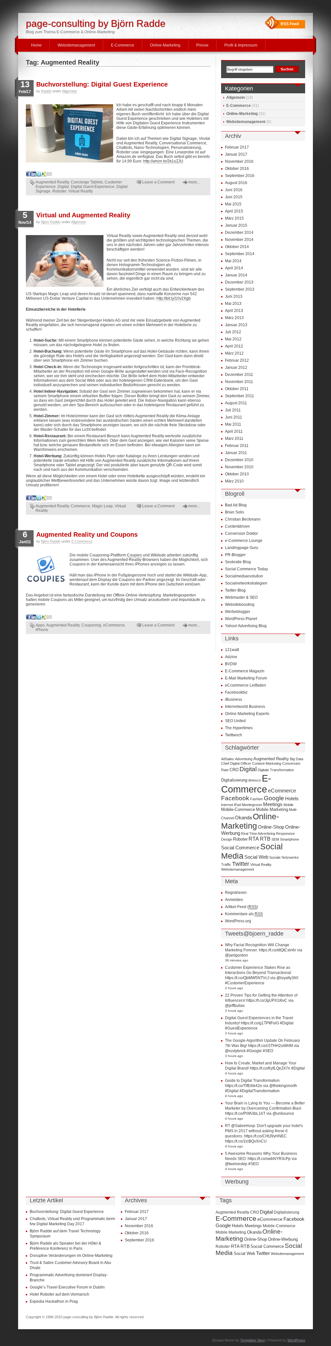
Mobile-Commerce (238, 809)
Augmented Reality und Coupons (87, 534)
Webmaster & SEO (241, 597)
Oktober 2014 (237, 246)
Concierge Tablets (87, 182)
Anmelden (234, 899)
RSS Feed (290, 24)
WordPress (296, 1340)
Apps (40, 625)
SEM (275, 839)
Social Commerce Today (246, 569)
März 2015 (234, 218)
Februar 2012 (237, 360)
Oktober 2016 (237, 168)
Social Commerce (240, 847)
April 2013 (234, 310)
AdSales (227, 759)
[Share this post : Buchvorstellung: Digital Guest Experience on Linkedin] (33, 175)
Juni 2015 (233, 197)
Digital (63, 186)
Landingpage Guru (241, 547)
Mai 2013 (233, 303)
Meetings (273, 804)
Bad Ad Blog (236, 505)
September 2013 (239, 289)
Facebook (235, 798)
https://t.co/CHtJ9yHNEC (265, 1136)
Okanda (243, 817)
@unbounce (283, 1113)
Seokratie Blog (238, 562)
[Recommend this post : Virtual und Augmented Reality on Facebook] (28, 499)
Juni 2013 (233, 296)
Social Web (256, 857)
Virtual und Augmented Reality (83, 215)
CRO (234, 769)
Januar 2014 (236, 275)
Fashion (256, 799)
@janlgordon (236, 955)
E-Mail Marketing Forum (246, 678)
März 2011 (234, 438)
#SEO (268, 1051)
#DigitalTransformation (260, 1091)
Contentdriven (237, 526)
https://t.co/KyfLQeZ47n (270, 1068)
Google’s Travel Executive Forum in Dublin (67, 1287)
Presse (202, 45)
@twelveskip (236, 1164)
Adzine (231, 657)
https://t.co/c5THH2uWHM (270, 1045)
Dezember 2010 (239, 460)
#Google (254, 1051)
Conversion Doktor (241, 533)
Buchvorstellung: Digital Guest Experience (102, 84)
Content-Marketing (266, 763)
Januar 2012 (236, 367)
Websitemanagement (76, 45)
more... (194, 182)
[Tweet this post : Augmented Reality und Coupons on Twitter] (38, 618)
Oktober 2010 (237, 474)
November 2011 (239, 381)
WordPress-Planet (241, 618)
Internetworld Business (245, 706)
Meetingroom (252, 805)
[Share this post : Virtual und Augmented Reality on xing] (44, 499)
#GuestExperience (241, 1028)
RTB (265, 839)
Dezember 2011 (239, 374)
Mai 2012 (233, 339)
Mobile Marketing (272, 809)
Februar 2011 (237, 445)
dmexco (254, 780)
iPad (237, 805)
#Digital (287, 1023)
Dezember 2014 (239, 232)
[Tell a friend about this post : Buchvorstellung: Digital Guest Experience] (49, 175)
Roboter (59, 191)
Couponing (91, 625)
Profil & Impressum (240, 45)
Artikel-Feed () (241, 907)
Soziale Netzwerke (284, 857)
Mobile (288, 805)
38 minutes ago (236, 960)
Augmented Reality (52, 182)
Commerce (80, 506)
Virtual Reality (80, 191)
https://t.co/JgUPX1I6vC (266, 1000)
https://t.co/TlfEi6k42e (243, 1085)
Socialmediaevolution (244, 576)
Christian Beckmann (243, 519)
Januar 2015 (236, 225)
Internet (227, 805)
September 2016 (239, 175)
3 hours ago (234, 1010)
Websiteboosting (239, 604)
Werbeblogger (237, 611)
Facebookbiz (236, 692)
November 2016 (239, 161)
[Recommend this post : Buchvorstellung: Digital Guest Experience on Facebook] (28, 175)
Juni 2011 (233, 417)
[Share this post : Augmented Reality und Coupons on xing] (44, 618)
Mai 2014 (233, 261)
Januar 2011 (236, 452)
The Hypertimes (239, 728)
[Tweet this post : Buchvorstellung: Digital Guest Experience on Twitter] (38, 175)
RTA (254, 839)
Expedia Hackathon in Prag (54, 1301)
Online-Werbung (283, 1239)
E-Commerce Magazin (244, 671)
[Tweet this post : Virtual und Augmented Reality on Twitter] (38, 499)
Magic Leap (102, 506)
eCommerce (114, 625)
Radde (46, 91)
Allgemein (69, 91)
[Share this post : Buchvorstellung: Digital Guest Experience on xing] (44, 175)
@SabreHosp (243, 1125)
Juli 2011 (233, 410)
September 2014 (239, 254)
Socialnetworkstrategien (246, 583)
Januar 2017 (236, 154)
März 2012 (234, 353)
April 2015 (234, 211)
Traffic (226, 864)
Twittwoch (233, 735)
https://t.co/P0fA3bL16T (245, 1113)
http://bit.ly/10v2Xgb (173, 298)
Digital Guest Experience (92, 186)
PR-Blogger (235, 555)
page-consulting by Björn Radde (96, 23)
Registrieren (236, 892)
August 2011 (236, 403)
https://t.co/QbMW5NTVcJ (247, 978)
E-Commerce (122, 45)
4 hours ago (234, 1073)
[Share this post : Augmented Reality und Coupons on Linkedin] (33, 618)
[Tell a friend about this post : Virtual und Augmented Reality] (49, 499)
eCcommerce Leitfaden (245, 685)
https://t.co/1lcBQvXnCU (246, 1141)
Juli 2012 (233, 332)
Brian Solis (234, 512)
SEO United (235, 721)
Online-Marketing (165, 45)
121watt (232, 649)
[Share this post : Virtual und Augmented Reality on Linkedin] (33, 499)
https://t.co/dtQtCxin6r (277, 950)
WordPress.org (238, 921)
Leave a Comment (158, 182)
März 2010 (234, 481)
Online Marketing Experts (247, 713)
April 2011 (234, 431)
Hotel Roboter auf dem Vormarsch (59, 1294)
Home (36, 45)
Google (274, 798)
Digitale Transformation (276, 770)
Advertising (243, 759)
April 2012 (234, 346)
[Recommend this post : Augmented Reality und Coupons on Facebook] (28, 618)
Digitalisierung (234, 780)
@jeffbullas (235, 1005)
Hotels (292, 798)
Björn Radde (50, 222)
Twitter (240, 864)
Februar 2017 (237, 147)
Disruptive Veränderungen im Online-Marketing (71, 1255)
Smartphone (289, 839)
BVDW (231, 664)
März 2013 (234, 318)
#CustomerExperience (244, 983)
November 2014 (239, 239)
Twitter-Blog (235, 590)
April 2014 (234, 268)
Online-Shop (271, 827)
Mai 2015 (233, 204)
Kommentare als (244, 914)
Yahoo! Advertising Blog (246, 626)
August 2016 (236, 183)
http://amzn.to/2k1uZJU (163, 161)
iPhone (42, 629)
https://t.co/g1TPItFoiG (260, 1023)
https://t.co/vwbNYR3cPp (269, 1158)
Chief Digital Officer (236, 763)
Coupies (135, 555)
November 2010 (239, 467)
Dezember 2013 (239, 282)
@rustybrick (235, 1051)
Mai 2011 (233, 424)
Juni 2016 (233, 190)
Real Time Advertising (258, 833)
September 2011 (239, 396)
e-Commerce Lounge (243, 540)
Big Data (296, 759)
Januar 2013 (236, 325)
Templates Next (252, 1340)
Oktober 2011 (237, 389)
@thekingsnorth (283, 1085)
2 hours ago (234, 988)
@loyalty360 (287, 978)
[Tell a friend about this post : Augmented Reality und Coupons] (49, 618)
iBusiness (233, 699)
